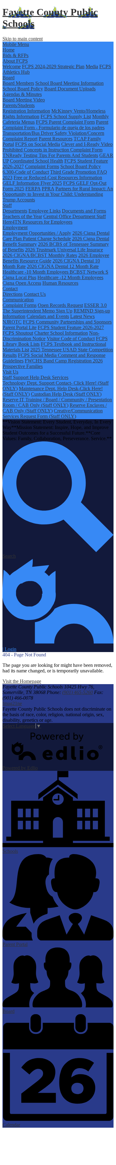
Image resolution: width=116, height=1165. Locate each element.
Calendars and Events (48, 316)
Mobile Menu (15, 44)
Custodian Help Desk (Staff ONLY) (66, 394)
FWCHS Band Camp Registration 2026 (64, 360)
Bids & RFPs (15, 55)
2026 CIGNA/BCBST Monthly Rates (39, 255)
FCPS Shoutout (17, 333)
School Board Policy (22, 88)
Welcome (11, 66)
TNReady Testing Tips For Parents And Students (50, 155)
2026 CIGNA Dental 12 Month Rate (63, 266)
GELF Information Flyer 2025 (32, 183)
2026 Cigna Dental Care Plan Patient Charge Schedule (56, 235)
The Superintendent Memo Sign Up (37, 310)
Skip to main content (22, 38)
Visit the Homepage (21, 681)
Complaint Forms (42, 166)
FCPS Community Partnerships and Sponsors (67, 321)
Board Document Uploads (70, 88)
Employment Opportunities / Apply (36, 233)
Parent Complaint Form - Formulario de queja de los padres (55, 124)
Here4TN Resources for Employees (37, 222)
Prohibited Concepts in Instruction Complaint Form (52, 149)
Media (92, 66)
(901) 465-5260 (77, 692)
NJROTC (12, 321)
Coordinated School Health (36, 160)
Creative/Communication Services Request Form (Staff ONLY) (52, 413)
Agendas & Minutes (22, 94)
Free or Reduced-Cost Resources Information (58, 177)
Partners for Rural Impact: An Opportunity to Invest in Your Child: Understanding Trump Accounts (57, 194)
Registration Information (26, 111)
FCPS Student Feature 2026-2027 (71, 327)
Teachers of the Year (22, 216)
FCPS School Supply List (66, 116)
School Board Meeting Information (69, 83)
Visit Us (10, 371)
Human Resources (60, 283)
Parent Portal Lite (19, 327)
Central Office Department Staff (74, 216)
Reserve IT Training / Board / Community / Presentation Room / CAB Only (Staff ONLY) (57, 402)
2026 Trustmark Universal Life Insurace (64, 249)
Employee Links (44, 210)
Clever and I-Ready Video (87, 144)
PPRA (48, 188)
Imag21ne (12, 703)
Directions (12, 294)
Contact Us (35, 294)
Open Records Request (60, 305)
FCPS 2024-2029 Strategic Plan (53, 66)
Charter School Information (61, 333)
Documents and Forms (84, 210)
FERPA (33, 188)
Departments (14, 210)
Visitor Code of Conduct (71, 338)
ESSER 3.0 (95, 305)
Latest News (82, 316)
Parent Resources (55, 138)
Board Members (18, 83)
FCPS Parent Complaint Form (65, 122)
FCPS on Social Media (37, 144)
